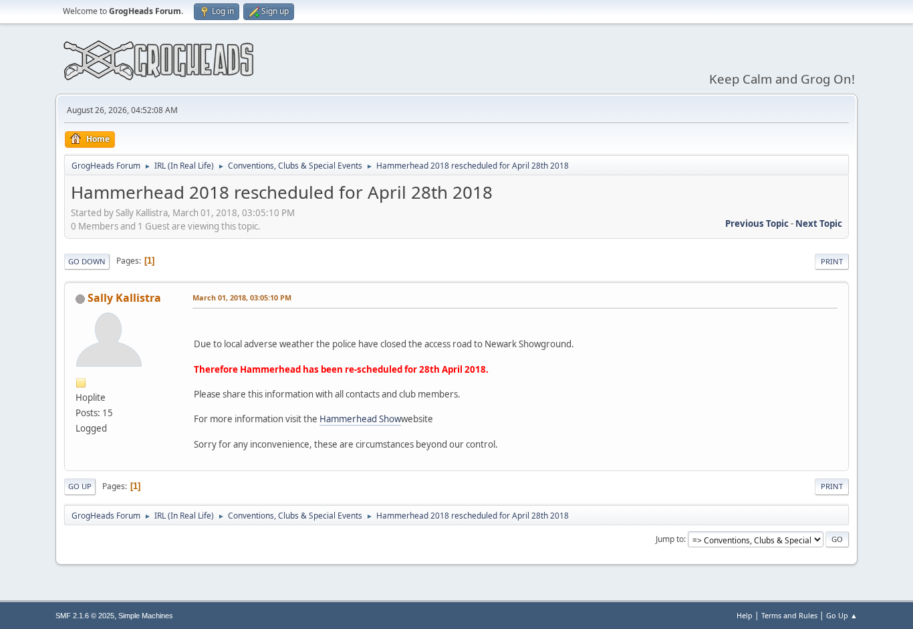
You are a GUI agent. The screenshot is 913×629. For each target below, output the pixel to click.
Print (832, 261)
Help (745, 615)
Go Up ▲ (842, 615)
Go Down (87, 261)
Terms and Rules (789, 615)
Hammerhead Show (360, 419)
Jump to (670, 539)
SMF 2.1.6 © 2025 (84, 616)
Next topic (818, 223)
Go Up (80, 486)
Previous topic (757, 223)
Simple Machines (145, 616)
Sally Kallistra (124, 297)
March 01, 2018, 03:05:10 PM (241, 297)
